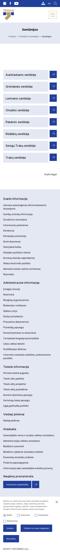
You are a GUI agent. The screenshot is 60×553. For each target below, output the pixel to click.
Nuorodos (8, 274)
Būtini (9, 515)
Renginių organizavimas (16, 300)
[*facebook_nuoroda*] (10, 3)
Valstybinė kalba (12, 246)
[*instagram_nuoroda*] (4, 3)
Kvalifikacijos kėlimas (14, 349)
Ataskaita (9, 429)
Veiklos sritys (10, 311)
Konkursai (8, 230)
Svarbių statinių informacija (18, 214)
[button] (53, 74)
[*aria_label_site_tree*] (43, 3)
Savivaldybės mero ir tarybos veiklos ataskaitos (28, 435)
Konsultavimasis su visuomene (19, 332)
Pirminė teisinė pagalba (16, 372)
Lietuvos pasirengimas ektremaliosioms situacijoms (24, 206)
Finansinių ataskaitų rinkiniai (18, 457)
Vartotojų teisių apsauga (16, 400)
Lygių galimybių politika (15, 405)
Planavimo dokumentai (16, 321)
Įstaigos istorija (11, 289)
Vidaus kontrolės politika (16, 263)
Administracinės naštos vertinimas (22, 268)
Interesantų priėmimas (15, 225)
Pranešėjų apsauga (13, 327)
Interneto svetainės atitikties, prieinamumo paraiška (27, 356)
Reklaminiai (12, 520)
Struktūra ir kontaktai (29, 36)
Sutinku (9, 528)
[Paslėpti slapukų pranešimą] (56, 502)
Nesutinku (11, 538)
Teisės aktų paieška (13, 378)
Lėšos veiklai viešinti (14, 343)
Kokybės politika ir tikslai (16, 252)
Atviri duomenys (12, 241)
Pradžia (12, 36)
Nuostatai (8, 294)
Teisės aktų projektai (14, 383)
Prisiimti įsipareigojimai (15, 462)
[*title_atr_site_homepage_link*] (8, 14)
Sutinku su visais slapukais (36, 528)
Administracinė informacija (21, 283)
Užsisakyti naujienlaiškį (17, 484)
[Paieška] (55, 3)
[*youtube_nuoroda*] (16, 3)
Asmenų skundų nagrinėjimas (19, 257)
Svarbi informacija (15, 199)
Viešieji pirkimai (13, 414)
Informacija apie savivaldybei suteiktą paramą (28, 468)
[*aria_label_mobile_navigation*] (53, 15)
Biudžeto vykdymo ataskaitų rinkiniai (23, 451)
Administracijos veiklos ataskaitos (21, 440)
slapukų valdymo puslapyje (32, 509)
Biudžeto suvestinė (13, 446)
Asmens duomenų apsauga (17, 394)
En (49, 3)
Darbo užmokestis (13, 316)
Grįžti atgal (50, 174)
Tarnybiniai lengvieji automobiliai (21, 338)
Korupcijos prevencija (14, 235)
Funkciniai (25, 515)
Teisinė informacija (16, 367)
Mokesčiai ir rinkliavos (14, 305)
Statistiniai (43, 515)
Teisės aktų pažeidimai (15, 389)
